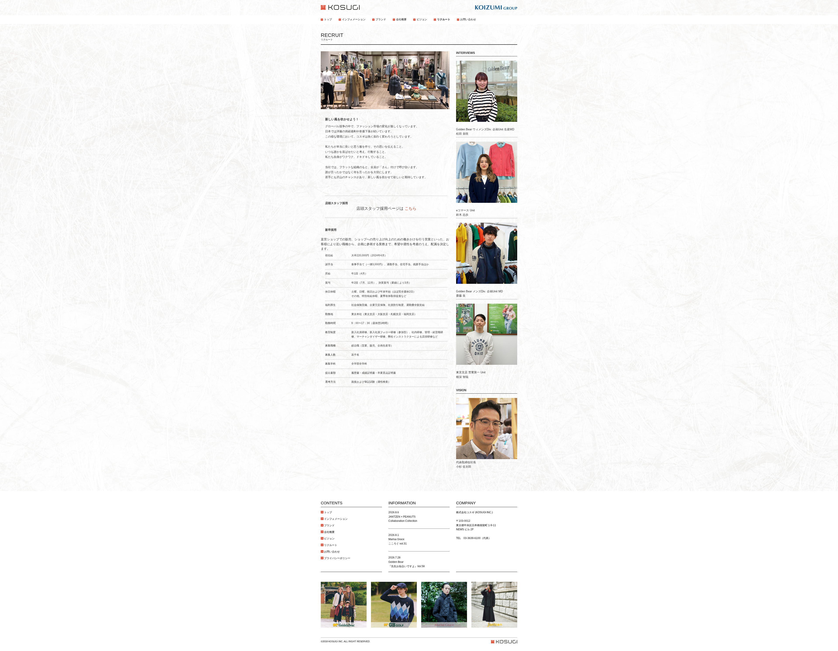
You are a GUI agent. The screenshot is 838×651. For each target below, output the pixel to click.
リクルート (330, 545)
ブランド (329, 525)
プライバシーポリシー (337, 558)
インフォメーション (336, 519)
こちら (410, 208)
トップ (328, 512)
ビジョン (329, 538)
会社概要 (329, 532)
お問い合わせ (332, 551)
